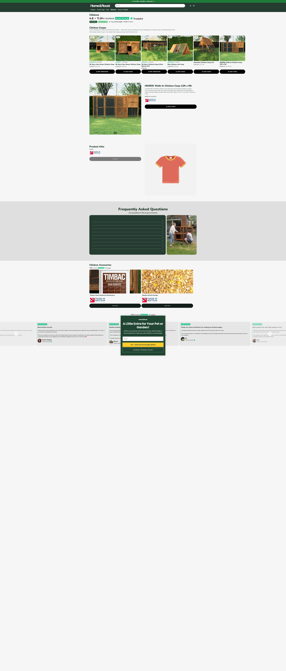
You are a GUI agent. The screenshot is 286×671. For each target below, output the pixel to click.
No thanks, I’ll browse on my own (143, 350)
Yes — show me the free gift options (143, 345)
